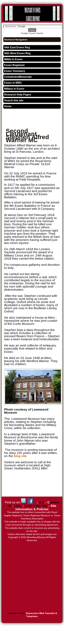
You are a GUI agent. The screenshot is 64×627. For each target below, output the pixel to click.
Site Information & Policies (35, 507)
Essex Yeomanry (14, 71)
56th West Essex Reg (17, 53)
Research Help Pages (17, 94)
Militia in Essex (13, 59)
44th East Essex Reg (17, 47)
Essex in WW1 (13, 82)
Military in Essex (14, 88)
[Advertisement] (34, 120)
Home (7, 106)
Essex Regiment (14, 65)
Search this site (13, 100)
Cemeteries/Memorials (18, 76)
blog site (20, 456)
